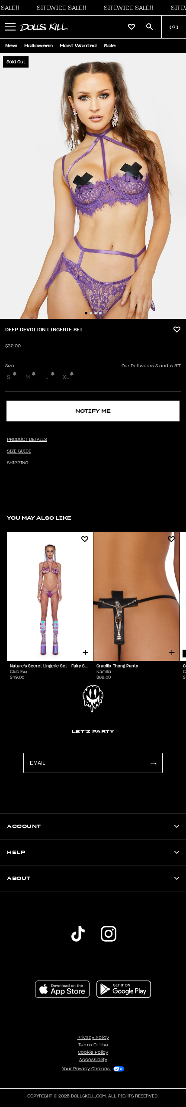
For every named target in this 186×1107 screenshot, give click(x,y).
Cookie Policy (93, 1052)
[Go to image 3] (95, 313)
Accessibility (93, 1060)
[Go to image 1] (86, 313)
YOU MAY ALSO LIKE (39, 518)
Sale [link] (109, 46)
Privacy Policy (93, 1038)
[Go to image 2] (91, 313)
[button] (59, 7)
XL (66, 377)
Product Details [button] (27, 439)
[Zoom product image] (93, 186)
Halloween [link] (38, 46)
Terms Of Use (93, 1045)
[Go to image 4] (100, 313)
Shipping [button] (17, 463)
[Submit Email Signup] (153, 763)
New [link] (11, 46)
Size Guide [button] (19, 451)
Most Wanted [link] (78, 46)
